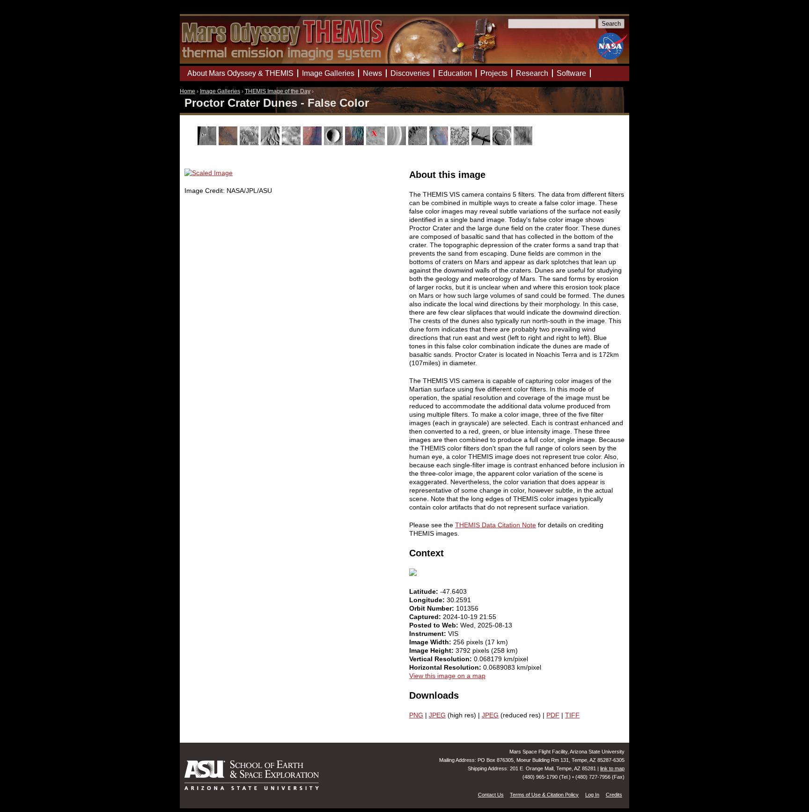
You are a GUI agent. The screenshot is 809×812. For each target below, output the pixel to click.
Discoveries (410, 73)
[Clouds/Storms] (292, 143)
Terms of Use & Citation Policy (544, 794)
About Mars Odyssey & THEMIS (240, 73)
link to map (612, 768)
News (372, 73)
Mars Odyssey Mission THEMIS (206, 11)
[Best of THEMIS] (229, 143)
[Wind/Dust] (524, 143)
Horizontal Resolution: (446, 667)
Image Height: (432, 650)
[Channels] (271, 143)
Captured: (426, 616)
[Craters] (334, 143)
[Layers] (397, 143)
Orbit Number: (432, 608)
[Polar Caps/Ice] (460, 143)
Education (455, 73)
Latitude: (424, 591)
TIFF (572, 715)
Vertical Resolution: (441, 659)
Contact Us (491, 794)
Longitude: (428, 600)
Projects (493, 73)
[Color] (313, 143)
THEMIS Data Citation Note (495, 525)
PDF (552, 715)
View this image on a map (447, 675)
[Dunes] (355, 143)
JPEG (437, 715)
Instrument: (428, 633)
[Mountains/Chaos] (439, 143)
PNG (416, 715)
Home (187, 91)
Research (532, 73)
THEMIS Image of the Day (277, 91)
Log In (592, 794)
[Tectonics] (482, 143)
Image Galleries (220, 91)
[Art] (208, 143)
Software (571, 73)
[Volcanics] (503, 143)
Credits (614, 794)
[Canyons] (250, 143)
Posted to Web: (434, 625)
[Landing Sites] (376, 143)
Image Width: (431, 642)
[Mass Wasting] (418, 143)
